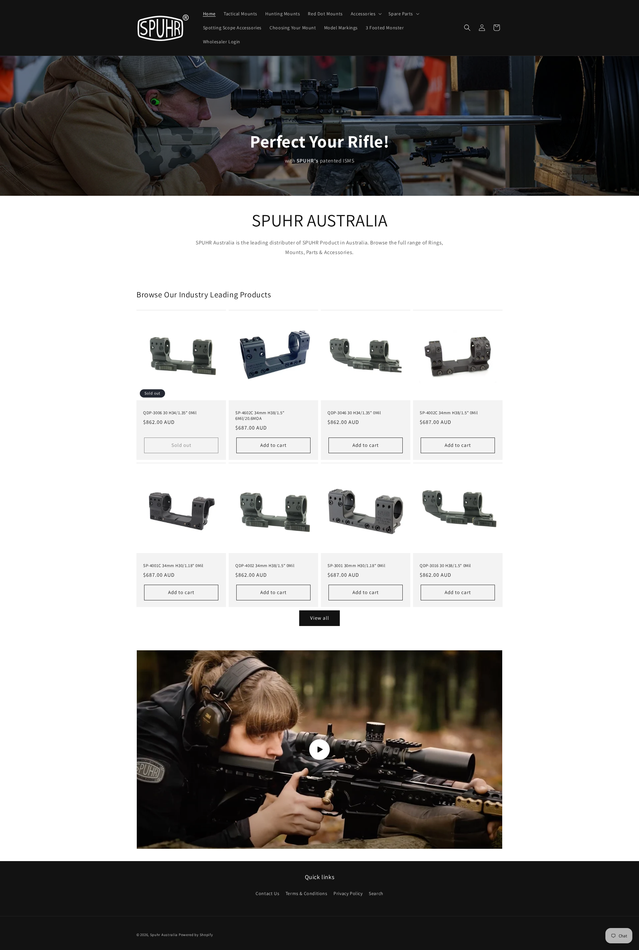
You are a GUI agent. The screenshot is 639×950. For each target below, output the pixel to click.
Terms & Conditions (306, 893)
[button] (366, 14)
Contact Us (267, 893)
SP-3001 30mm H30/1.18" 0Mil (356, 565)
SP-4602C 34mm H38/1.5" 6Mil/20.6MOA (259, 415)
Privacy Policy (347, 893)
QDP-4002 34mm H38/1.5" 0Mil (264, 565)
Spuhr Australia (164, 934)
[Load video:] (319, 749)
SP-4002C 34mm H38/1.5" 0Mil (449, 413)
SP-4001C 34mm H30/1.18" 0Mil (173, 565)
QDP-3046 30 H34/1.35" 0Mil (354, 413)
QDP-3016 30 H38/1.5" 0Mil (445, 565)
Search (376, 893)
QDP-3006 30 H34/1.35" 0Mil (170, 413)
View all (319, 618)
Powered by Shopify (196, 934)
